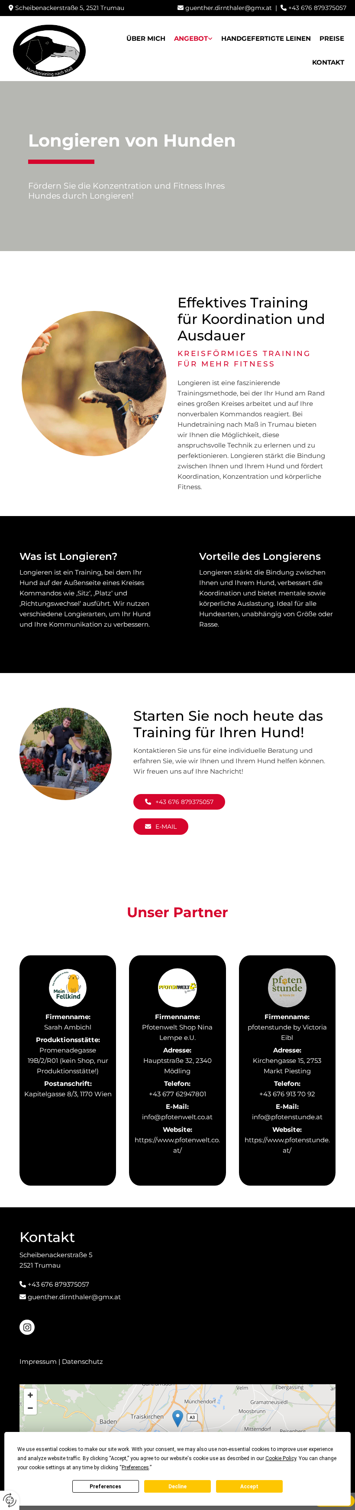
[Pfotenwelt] (177, 987)
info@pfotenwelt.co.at (177, 1117)
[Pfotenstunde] (287, 987)
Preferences (105, 1487)
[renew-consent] (9, 1500)
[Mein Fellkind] (67, 987)
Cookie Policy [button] (280, 1458)
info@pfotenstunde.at (287, 1117)
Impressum (38, 1361)
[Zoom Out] (30, 1408)
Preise (332, 38)
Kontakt (328, 62)
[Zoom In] (30, 1395)
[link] (193, 37)
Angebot (191, 38)
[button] (179, 802)
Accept (249, 1487)
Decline (177, 1487)
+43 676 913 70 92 (287, 1094)
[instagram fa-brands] (27, 1327)
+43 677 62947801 (177, 1094)
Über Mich (145, 38)
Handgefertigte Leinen (266, 38)
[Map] (177, 1427)
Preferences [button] (135, 1467)
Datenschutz (82, 1361)
